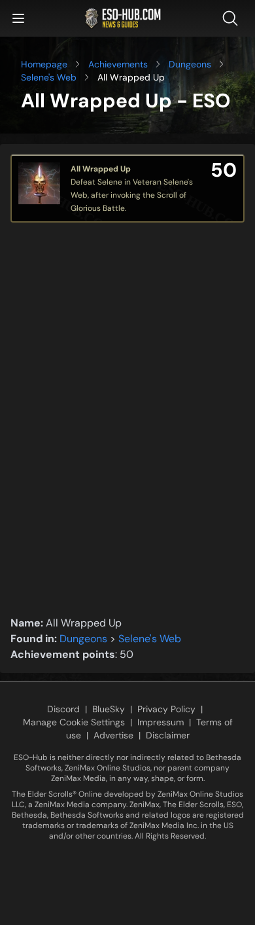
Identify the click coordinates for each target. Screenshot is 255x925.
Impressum (160, 722)
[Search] (233, 18)
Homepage (44, 64)
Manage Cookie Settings (74, 722)
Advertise (113, 735)
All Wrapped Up (101, 169)
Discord (63, 709)
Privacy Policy (166, 709)
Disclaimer (168, 735)
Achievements (118, 64)
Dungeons (190, 64)
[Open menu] (18, 18)
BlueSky (108, 709)
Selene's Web (48, 77)
